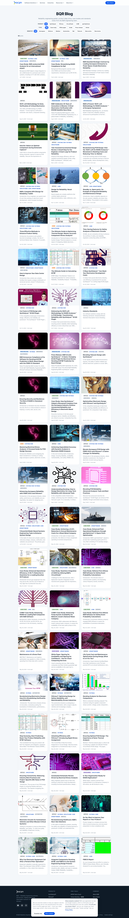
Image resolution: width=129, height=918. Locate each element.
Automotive (66, 31)
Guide (70, 27)
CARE (77, 24)
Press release (79, 27)
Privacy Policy (99, 915)
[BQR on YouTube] (18, 905)
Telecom (79, 31)
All (46, 24)
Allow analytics (49, 913)
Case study (53, 27)
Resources (59, 3)
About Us (69, 3)
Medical (58, 31)
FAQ (94, 902)
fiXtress (61, 24)
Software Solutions (30, 3)
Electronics (98, 31)
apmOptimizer (86, 24)
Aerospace (42, 31)
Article (87, 27)
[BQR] (22, 905)
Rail (73, 31)
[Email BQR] (26, 905)
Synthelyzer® (52, 894)
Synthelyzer (53, 24)
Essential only (38, 913)
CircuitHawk (69, 24)
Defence (50, 31)
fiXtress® (51, 897)
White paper (62, 27)
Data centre (88, 31)
